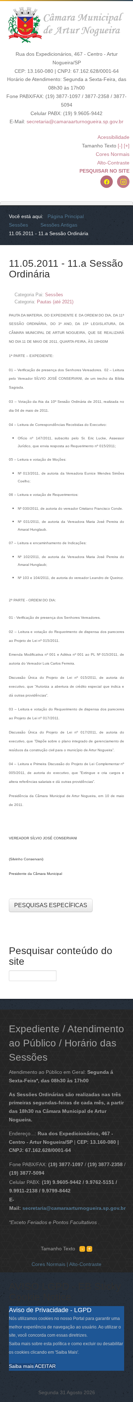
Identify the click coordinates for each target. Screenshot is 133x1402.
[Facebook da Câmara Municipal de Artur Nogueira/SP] (106, 181)
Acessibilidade (113, 137)
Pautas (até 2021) (55, 301)
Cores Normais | (50, 1264)
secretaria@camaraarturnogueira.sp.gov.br (75, 121)
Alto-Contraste (113, 163)
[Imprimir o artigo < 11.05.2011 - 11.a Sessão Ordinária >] (114, 294)
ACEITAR (45, 1366)
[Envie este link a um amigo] (122, 294)
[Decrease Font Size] (82, 1248)
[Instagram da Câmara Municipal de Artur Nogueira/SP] (123, 181)
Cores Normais (112, 154)
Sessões (54, 294)
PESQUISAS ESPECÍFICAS (50, 905)
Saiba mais (21, 1366)
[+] (126, 145)
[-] (120, 145)
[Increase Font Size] (89, 1248)
